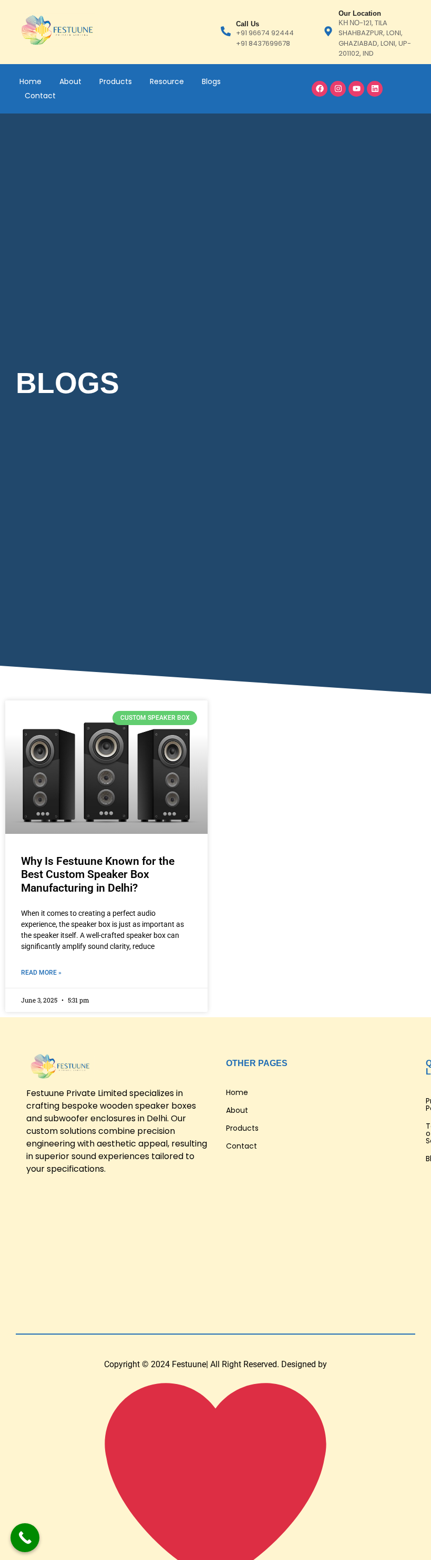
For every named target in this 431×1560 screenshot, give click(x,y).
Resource (167, 81)
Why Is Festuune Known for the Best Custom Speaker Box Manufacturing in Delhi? (98, 874)
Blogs (211, 81)
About (70, 81)
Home (30, 81)
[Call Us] (226, 32)
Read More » (41, 972)
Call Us (247, 24)
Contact (40, 95)
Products (115, 81)
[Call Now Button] (25, 1537)
